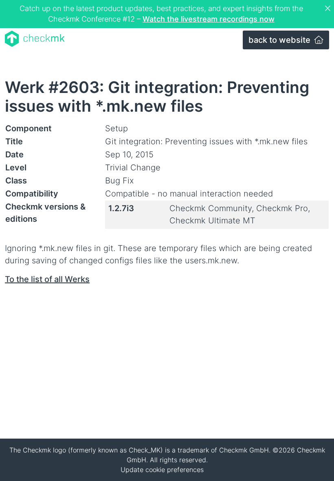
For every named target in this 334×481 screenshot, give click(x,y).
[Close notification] (328, 8)
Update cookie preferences (162, 470)
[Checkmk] (35, 39)
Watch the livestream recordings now (209, 19)
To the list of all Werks (47, 279)
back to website (280, 40)
